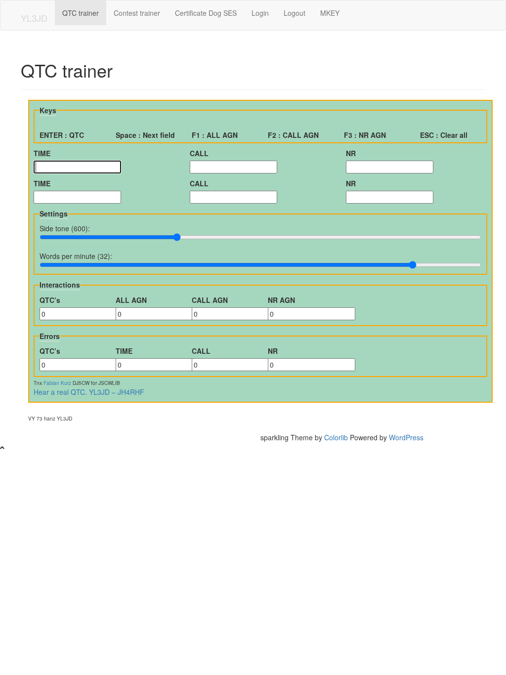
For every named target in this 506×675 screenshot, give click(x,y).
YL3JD (34, 17)
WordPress (406, 437)
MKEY (329, 13)
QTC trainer (80, 13)
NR (351, 153)
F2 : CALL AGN (293, 135)
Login (260, 13)
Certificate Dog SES (206, 13)
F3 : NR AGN (365, 135)
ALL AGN (131, 300)
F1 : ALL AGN (215, 135)
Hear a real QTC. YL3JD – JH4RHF (89, 392)
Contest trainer (137, 13)
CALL (199, 153)
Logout (294, 13)
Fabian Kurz (57, 383)
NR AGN (281, 300)
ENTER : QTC (62, 135)
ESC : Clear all (443, 135)
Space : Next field (145, 135)
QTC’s (50, 300)
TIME (42, 153)
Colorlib (336, 437)
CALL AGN (210, 300)
